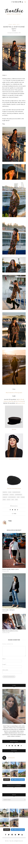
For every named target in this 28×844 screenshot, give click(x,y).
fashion (12, 494)
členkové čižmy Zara (9, 401)
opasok (22, 497)
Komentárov (14, 506)
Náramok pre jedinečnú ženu (10, 631)
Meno (4, 658)
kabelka (5, 497)
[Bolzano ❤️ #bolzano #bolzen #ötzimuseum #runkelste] (14, 765)
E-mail (4, 664)
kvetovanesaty (12, 497)
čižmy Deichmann (19, 401)
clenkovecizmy (16, 492)
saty (13, 499)
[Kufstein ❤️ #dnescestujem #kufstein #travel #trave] (6, 765)
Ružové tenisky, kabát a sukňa (10, 569)
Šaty (18, 24)
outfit (8, 499)
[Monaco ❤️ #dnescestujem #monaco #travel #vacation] (14, 773)
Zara (16, 499)
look (18, 497)
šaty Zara (21, 399)
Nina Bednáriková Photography (14, 392)
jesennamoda (18, 494)
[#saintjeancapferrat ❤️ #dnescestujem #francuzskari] (22, 773)
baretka (5, 492)
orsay (4, 499)
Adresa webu (5, 670)
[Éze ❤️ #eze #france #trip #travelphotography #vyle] (6, 773)
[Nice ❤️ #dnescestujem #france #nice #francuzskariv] (22, 765)
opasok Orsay (21, 403)
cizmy (9, 492)
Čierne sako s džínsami (8, 610)
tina (15, 513)
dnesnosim (5, 494)
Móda (14, 24)
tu (16, 399)
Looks (10, 24)
